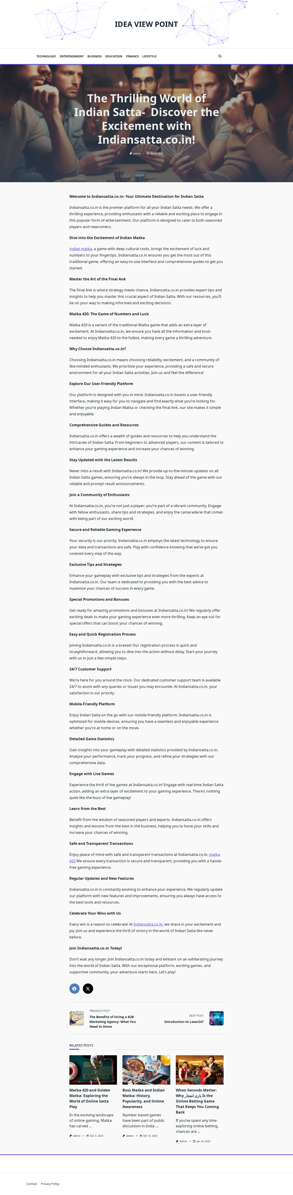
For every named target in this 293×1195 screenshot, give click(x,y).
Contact (32, 1184)
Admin (137, 153)
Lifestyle (149, 56)
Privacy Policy (50, 1184)
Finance (132, 56)
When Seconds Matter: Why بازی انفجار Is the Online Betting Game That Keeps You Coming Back (197, 1101)
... (90, 1125)
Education (113, 56)
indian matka (80, 248)
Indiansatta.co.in (148, 924)
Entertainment (72, 56)
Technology (46, 56)
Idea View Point (146, 24)
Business (94, 56)
